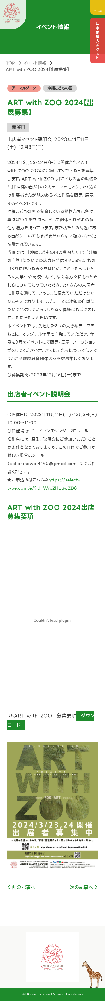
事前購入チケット (97, 43)
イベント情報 (34, 63)
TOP (10, 63)
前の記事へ (23, 887)
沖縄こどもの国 (60, 88)
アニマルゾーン (24, 88)
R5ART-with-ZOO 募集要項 (41, 715)
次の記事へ (81, 887)
